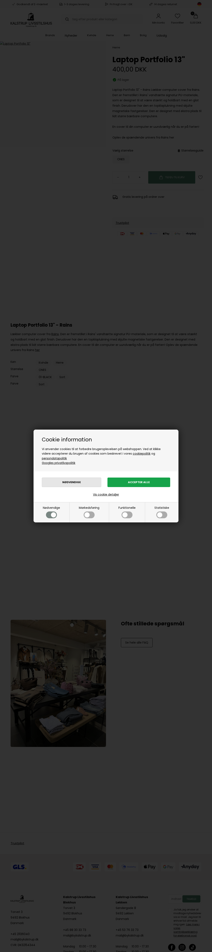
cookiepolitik (142, 454)
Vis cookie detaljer (106, 494)
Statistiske (161, 508)
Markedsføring (89, 508)
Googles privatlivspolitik (58, 463)
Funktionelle (127, 508)
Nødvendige (51, 508)
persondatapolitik (54, 458)
